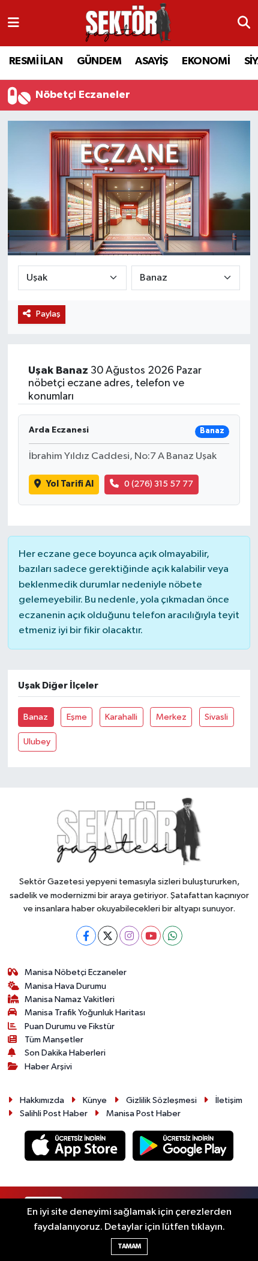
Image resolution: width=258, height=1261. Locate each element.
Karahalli (121, 717)
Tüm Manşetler (54, 1039)
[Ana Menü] (13, 23)
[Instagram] (129, 936)
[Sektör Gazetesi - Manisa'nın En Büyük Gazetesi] (128, 23)
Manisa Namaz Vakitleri (70, 999)
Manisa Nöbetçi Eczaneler (76, 972)
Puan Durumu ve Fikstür (70, 1026)
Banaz (35, 717)
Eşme (77, 717)
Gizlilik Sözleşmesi (161, 1100)
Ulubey (36, 741)
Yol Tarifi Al (70, 483)
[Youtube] (151, 936)
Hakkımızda (42, 1100)
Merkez (171, 717)
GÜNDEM (99, 61)
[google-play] (183, 1148)
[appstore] (76, 1148)
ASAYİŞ (151, 61)
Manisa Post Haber (143, 1113)
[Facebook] (86, 936)
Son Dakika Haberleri (65, 1052)
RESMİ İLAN (35, 61)
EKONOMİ (206, 61)
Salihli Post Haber (54, 1113)
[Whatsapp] (172, 936)
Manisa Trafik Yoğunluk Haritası (85, 1012)
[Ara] (244, 23)
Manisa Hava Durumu (65, 986)
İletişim (228, 1100)
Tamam (129, 1246)
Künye (95, 1100)
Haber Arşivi (48, 1066)
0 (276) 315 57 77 (158, 483)
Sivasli (216, 717)
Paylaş (48, 313)
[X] (108, 936)
